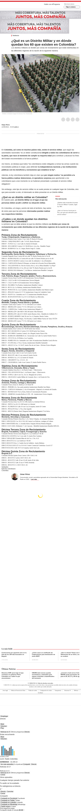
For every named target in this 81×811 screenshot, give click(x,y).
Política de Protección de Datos (18, 690)
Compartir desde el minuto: (11, 810)
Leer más (34, 479)
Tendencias (15, 35)
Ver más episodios (7, 764)
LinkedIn (73, 119)
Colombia (5, 470)
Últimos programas (17, 732)
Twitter (68, 119)
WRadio (12, 6)
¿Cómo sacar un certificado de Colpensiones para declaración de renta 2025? (43, 654)
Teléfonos (76, 690)
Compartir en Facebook (9, 798)
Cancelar (10, 791)
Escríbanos (40, 692)
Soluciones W (67, 690)
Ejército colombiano (9, 469)
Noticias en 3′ (5, 732)
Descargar (3, 808)
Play (2, 728)
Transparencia (58, 690)
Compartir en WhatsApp (9, 804)
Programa (56, 4)
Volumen (4, 726)
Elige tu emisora (71, 7)
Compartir (26, 764)
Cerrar (3, 775)
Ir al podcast (18, 764)
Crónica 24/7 (4, 756)
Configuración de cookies (46, 690)
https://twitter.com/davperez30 (11, 125)
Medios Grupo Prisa (40, 703)
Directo (27, 732)
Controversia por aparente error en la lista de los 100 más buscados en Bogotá (14, 654)
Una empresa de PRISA (40, 698)
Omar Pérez (6, 125)
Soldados (5, 467)
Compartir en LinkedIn (8, 802)
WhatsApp (77, 119)
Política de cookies (32, 690)
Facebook (63, 119)
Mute (2, 724)
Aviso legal (5, 690)
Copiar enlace (5, 806)
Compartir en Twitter (8, 800)
